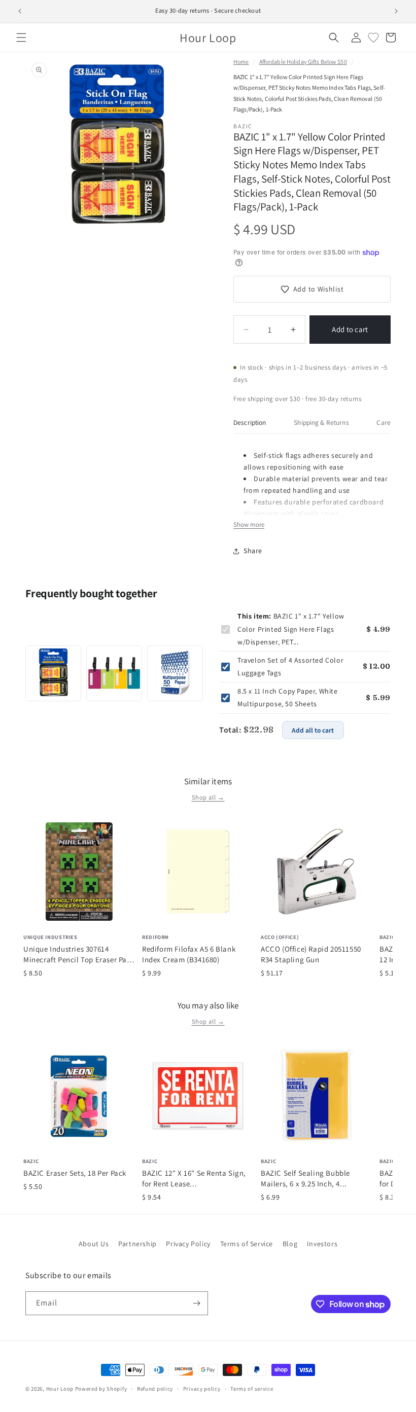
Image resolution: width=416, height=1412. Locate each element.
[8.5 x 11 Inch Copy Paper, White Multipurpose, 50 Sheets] (175, 673)
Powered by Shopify (101, 1388)
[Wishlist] (373, 37)
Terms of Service (246, 1243)
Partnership (137, 1243)
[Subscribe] (196, 1303)
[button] (21, 37)
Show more (248, 524)
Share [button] (253, 550)
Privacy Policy (188, 1243)
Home (241, 61)
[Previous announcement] (20, 11)
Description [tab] (249, 422)
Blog (290, 1243)
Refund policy (155, 1388)
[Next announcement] (396, 11)
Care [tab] (383, 422)
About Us (94, 1243)
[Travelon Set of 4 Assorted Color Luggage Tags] (114, 673)
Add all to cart (313, 730)
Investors (322, 1243)
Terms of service (251, 1388)
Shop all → (208, 797)
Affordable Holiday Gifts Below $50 (303, 61)
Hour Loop (60, 1388)
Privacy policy (202, 1388)
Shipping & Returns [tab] (321, 422)
